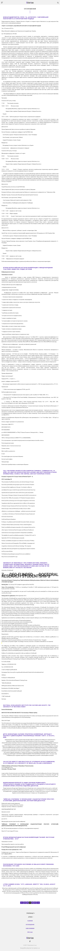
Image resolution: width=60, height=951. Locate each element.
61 (35, 902)
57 (25, 902)
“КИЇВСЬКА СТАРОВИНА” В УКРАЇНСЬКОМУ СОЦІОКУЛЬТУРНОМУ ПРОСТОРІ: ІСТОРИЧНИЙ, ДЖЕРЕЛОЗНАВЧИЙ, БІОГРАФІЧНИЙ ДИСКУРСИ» (28, 799)
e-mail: (3, 669)
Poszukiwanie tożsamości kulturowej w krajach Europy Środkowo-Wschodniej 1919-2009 (28, 865)
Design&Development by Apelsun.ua (30, 948)
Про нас (30, 932)
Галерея (30, 921)
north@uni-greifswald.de (11, 669)
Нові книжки (30, 928)
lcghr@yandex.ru (8, 338)
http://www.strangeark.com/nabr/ (10, 403)
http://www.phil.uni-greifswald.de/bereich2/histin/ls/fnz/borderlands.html (25, 672)
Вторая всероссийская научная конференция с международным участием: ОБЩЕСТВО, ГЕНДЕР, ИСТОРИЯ (28, 268)
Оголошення (30, 924)
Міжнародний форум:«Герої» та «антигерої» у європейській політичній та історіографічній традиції (25, 17)
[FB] (30, 941)
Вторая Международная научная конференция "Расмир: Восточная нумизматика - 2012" (28, 838)
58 (27, 902)
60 (32, 902)
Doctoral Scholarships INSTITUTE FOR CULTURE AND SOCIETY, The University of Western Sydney (26, 706)
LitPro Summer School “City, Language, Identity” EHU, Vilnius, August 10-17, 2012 (29, 885)
